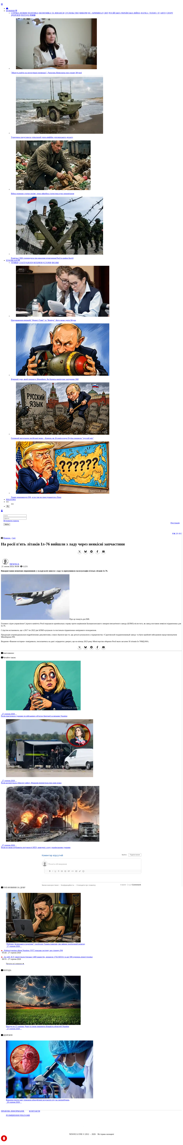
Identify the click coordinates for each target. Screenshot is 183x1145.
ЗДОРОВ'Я (15, 15)
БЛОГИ (29, 263)
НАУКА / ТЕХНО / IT (150, 13)
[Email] (103, 551)
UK (173, 534)
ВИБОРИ (83, 13)
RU (180, 534)
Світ (14, 538)
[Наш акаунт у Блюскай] (78, 1127)
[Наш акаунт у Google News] (97, 1127)
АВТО (163, 13)
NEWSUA (14, 564)
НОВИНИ (10, 11)
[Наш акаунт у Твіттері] (72, 1127)
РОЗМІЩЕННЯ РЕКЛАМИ (18, 1115)
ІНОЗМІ (55, 263)
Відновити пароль (11, 521)
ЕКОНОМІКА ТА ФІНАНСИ (51, 13)
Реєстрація (175, 523)
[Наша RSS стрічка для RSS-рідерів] (111, 1127)
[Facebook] (97, 551)
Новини (7, 538)
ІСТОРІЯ (47, 263)
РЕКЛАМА (11, 499)
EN (177, 534)
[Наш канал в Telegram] (90, 1127)
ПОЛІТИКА (33, 13)
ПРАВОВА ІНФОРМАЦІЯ (13, 1111)
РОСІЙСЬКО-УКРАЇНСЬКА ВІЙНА (124, 13)
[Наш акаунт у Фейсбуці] (84, 1127)
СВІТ (106, 13)
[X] (79, 551)
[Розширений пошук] (8, 506)
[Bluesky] (85, 551)
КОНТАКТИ (34, 1111)
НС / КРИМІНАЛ (95, 13)
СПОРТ (169, 13)
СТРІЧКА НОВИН (19, 13)
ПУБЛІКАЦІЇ (12, 260)
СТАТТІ (22, 263)
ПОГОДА (25, 15)
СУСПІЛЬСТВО (72, 13)
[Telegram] (91, 551)
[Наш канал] (105, 1127)
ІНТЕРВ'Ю (38, 263)
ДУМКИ (14, 263)
